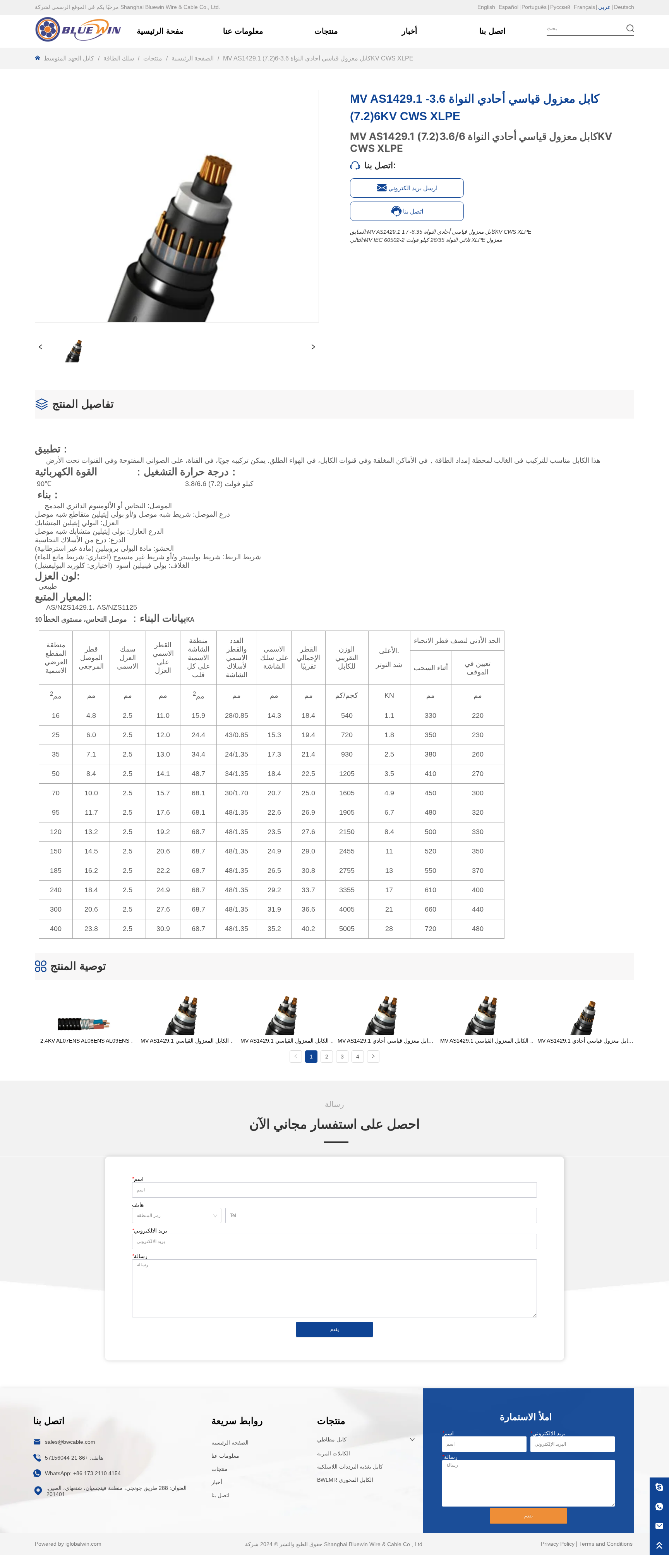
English (486, 7)
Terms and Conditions (606, 1544)
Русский (560, 7)
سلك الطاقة (118, 58)
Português (534, 7)
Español (508, 7)
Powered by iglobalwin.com (68, 1544)
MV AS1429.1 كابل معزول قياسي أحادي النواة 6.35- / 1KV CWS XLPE (449, 232)
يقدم (334, 1329)
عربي (604, 7)
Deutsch (624, 7)
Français (584, 7)
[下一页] (373, 1056)
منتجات (152, 58)
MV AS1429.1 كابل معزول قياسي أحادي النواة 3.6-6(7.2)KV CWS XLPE (318, 58)
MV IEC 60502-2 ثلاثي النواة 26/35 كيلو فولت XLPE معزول (433, 240)
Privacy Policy (558, 1544)
